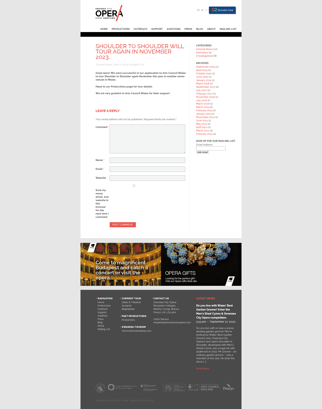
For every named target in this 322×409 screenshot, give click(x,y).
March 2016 (202, 103)
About (211, 29)
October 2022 (204, 73)
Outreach (140, 29)
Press (188, 29)
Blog (199, 29)
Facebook (206, 10)
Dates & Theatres (131, 302)
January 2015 (203, 113)
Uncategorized (204, 55)
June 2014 (202, 120)
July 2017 (201, 90)
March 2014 (202, 130)
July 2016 (201, 100)
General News (104, 64)
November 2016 (205, 97)
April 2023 (201, 70)
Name (100, 160)
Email (198, 10)
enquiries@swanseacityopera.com (172, 322)
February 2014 (204, 133)
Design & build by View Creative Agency (125, 400)
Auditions (173, 29)
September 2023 (205, 66)
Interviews (202, 52)
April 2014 (201, 127)
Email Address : (205, 144)
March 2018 (202, 83)
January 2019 (203, 80)
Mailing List (228, 29)
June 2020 (202, 76)
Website (101, 177)
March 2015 (202, 107)
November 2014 (205, 117)
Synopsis (127, 305)
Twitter (202, 10)
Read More (202, 368)
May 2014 (201, 123)
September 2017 (205, 86)
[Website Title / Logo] (109, 20)
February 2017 (204, 93)
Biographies (128, 309)
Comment (102, 127)
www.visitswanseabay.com (136, 330)
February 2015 (204, 110)
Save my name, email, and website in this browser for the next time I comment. (102, 204)
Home (104, 29)
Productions (121, 29)
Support (157, 29)
